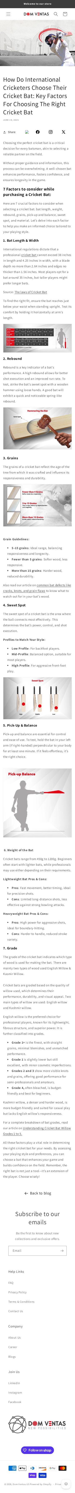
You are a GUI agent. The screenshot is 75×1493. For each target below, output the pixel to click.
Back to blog (40, 1193)
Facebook (14, 1402)
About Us (14, 1337)
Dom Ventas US (21, 1484)
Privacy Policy (17, 1292)
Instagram (15, 1392)
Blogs (12, 1357)
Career (12, 1347)
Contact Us (15, 1311)
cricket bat (29, 255)
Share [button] (12, 132)
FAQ (11, 1283)
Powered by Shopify (40, 1484)
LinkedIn (14, 1383)
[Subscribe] (61, 1251)
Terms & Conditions (21, 1302)
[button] (8, 14)
